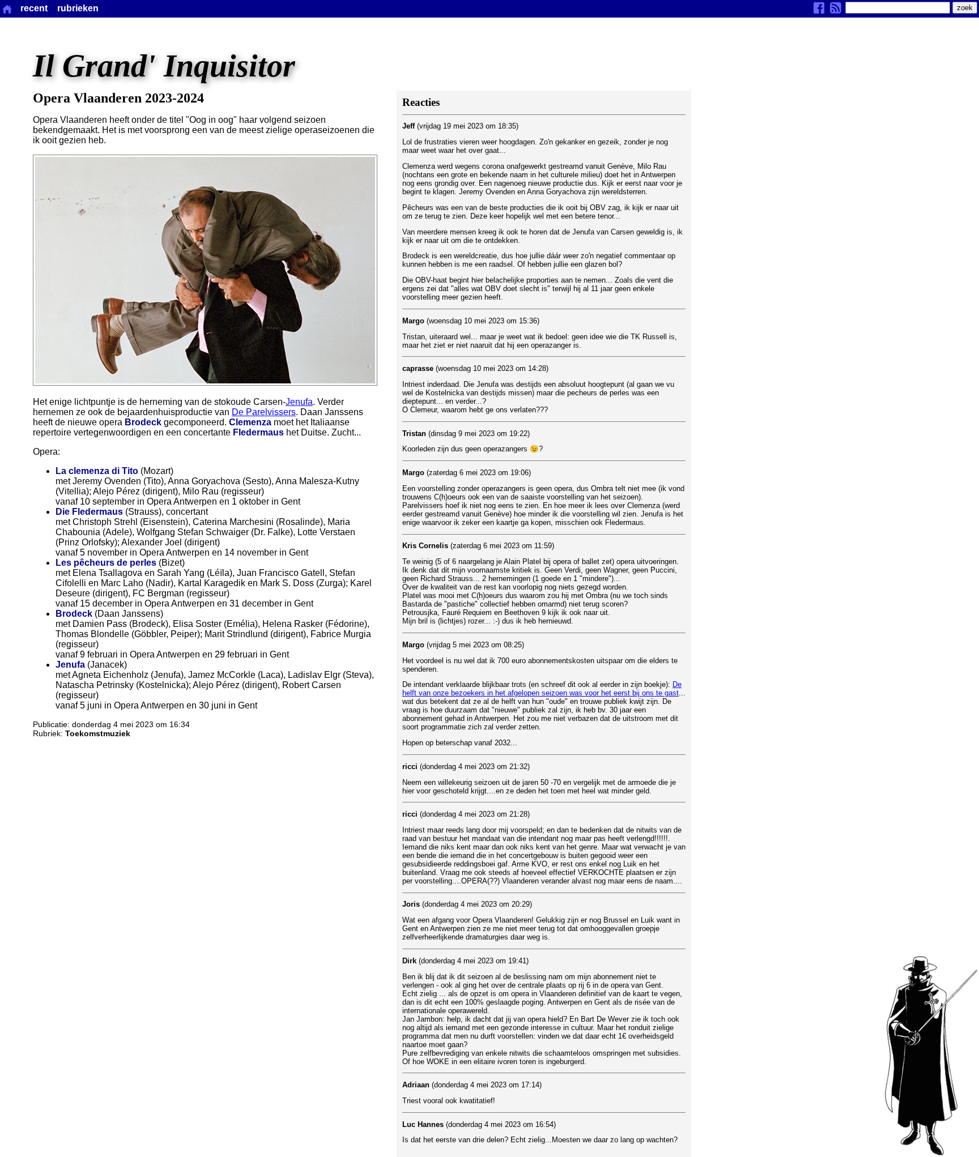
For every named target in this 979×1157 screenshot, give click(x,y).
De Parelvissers (264, 412)
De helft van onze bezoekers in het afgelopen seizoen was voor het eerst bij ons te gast (542, 688)
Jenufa (299, 402)
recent (34, 8)
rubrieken (78, 8)
